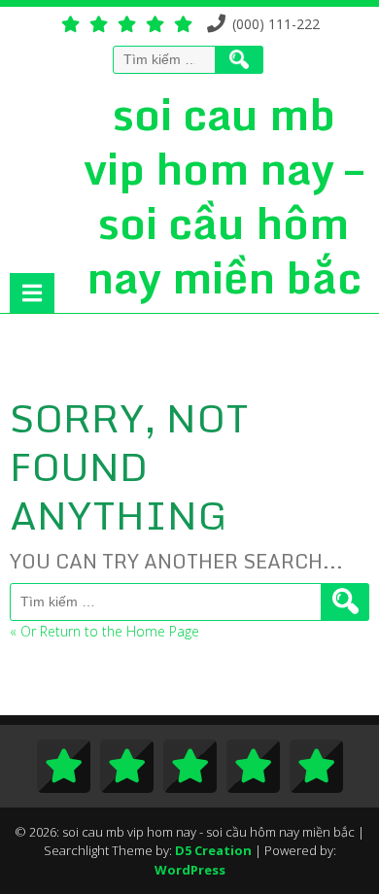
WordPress (190, 869)
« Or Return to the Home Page (104, 631)
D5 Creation (213, 850)
